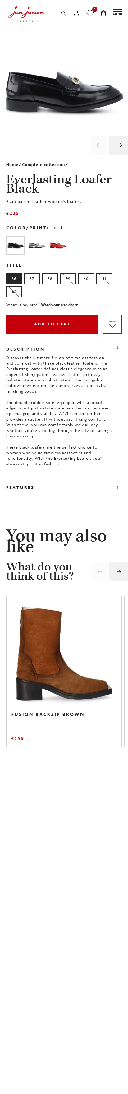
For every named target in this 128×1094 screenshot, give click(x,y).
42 (14, 291)
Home (12, 164)
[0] (90, 13)
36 (14, 278)
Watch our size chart (59, 304)
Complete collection (43, 164)
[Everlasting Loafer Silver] (36, 245)
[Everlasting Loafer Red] (57, 245)
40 (86, 278)
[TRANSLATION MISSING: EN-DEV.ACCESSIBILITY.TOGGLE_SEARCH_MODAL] (63, 13)
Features (20, 487)
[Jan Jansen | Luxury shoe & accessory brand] (26, 14)
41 (104, 278)
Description (25, 349)
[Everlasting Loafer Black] (15, 245)
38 (50, 278)
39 (68, 278)
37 (32, 278)
